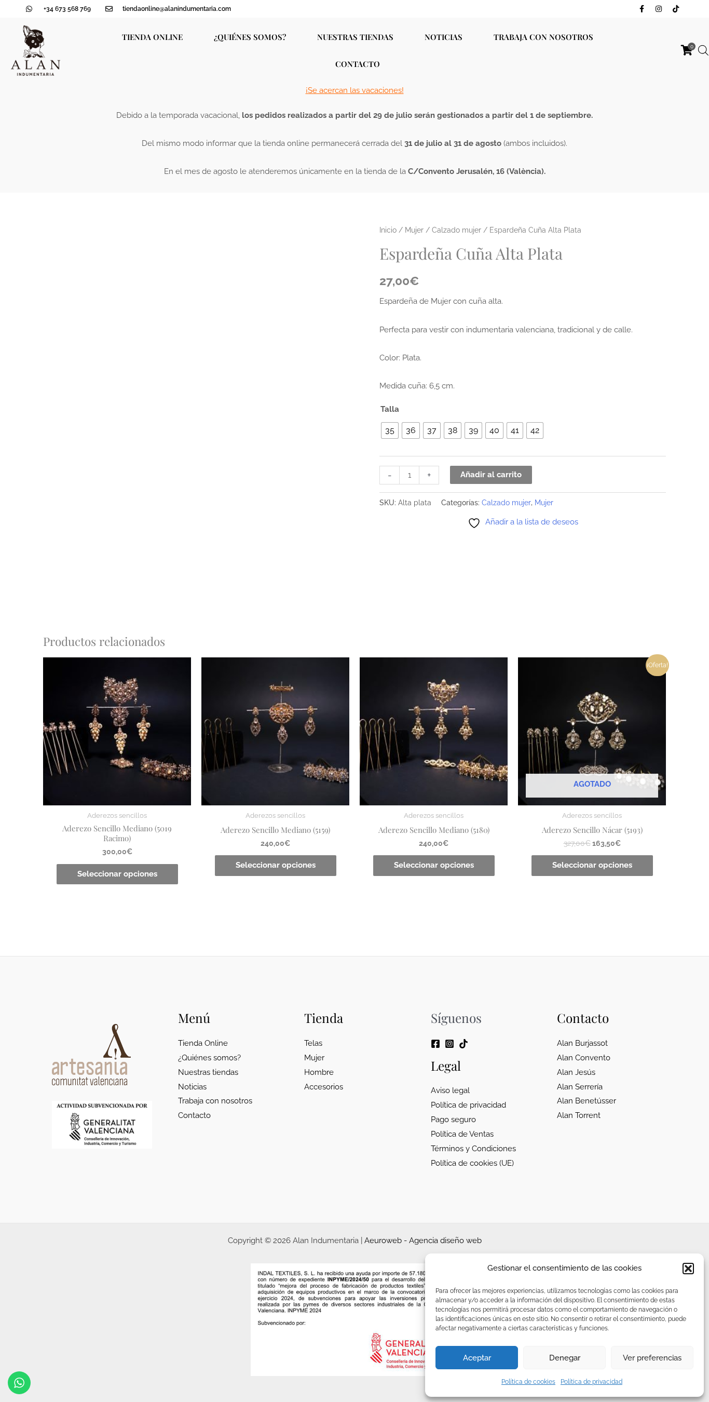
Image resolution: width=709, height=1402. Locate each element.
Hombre (319, 1072)
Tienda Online (152, 37)
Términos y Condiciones (473, 1148)
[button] (688, 1268)
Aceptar (477, 1358)
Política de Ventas (462, 1134)
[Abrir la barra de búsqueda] (703, 50)
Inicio (388, 230)
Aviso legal (450, 1090)
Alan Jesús (576, 1072)
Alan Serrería (580, 1086)
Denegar (564, 1358)
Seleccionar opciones (117, 874)
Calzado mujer (456, 230)
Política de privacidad (591, 1381)
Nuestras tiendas (355, 37)
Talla (389, 409)
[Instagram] (449, 1043)
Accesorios (323, 1086)
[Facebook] (435, 1043)
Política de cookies (528, 1381)
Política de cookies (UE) (472, 1163)
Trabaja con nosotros (543, 37)
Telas (313, 1043)
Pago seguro (453, 1119)
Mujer (414, 230)
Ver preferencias (652, 1358)
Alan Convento (583, 1057)
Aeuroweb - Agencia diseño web (423, 1240)
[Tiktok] (463, 1043)
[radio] (389, 430)
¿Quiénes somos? (250, 37)
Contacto (357, 64)
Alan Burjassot (582, 1043)
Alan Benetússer (586, 1101)
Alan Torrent (579, 1115)
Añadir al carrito (491, 474)
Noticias (443, 37)
